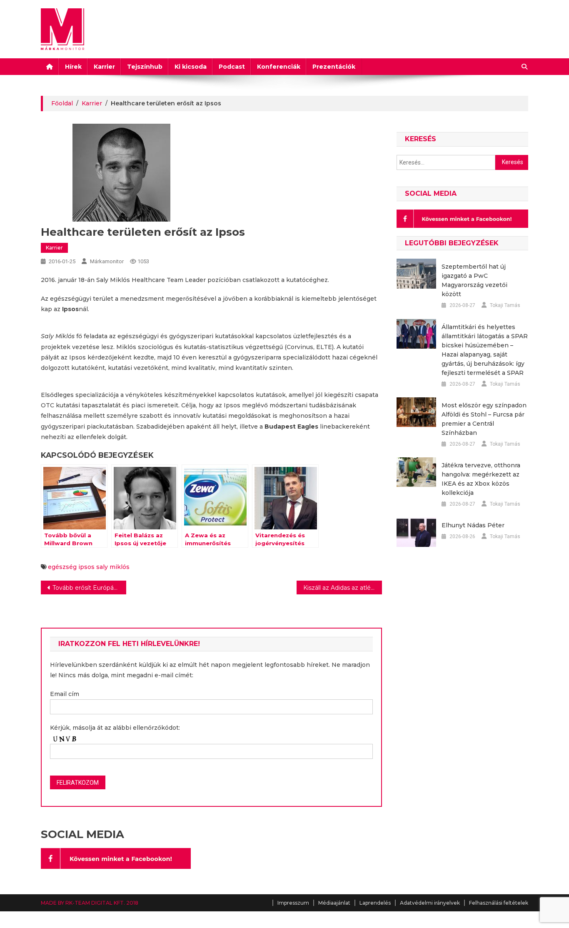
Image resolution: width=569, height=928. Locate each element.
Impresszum (293, 903)
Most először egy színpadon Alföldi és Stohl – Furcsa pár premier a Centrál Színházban (484, 419)
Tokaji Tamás (505, 305)
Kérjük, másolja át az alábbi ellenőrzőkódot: (115, 727)
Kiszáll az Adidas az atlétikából (342, 587)
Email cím (64, 694)
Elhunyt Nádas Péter (473, 525)
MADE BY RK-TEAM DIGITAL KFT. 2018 (89, 903)
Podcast (232, 66)
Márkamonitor (107, 261)
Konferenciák (278, 66)
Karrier (104, 66)
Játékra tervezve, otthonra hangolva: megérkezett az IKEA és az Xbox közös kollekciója (481, 479)
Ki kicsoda (191, 66)
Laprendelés (375, 903)
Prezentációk (333, 66)
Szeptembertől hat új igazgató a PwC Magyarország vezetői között (474, 280)
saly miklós (113, 567)
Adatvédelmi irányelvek (430, 903)
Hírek (73, 66)
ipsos (86, 567)
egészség (62, 567)
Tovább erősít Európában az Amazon (89, 587)
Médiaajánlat (334, 903)
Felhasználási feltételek (498, 903)
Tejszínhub (144, 66)
